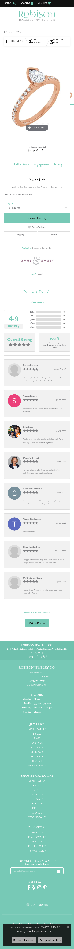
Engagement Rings (14, 31)
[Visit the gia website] (30, 905)
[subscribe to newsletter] (58, 871)
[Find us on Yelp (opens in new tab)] (33, 887)
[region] (37, 99)
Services (37, 841)
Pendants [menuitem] (37, 747)
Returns (54, 234)
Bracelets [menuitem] (37, 756)
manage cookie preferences (34, 931)
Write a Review (37, 623)
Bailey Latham (31, 365)
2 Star (32, 323)
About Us (37, 832)
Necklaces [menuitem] (37, 752)
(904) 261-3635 (37, 150)
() (64, 312)
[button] (10, 3)
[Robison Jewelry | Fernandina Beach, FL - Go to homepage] (37, 14)
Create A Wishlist (37, 837)
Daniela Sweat (31, 457)
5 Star (32, 312)
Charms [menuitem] (37, 761)
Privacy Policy (37, 850)
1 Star (32, 327)
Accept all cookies (50, 940)
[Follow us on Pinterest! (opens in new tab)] (45, 887)
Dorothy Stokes (31, 547)
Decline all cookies (24, 940)
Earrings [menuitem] (37, 742)
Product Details (37, 292)
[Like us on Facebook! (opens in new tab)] (28, 887)
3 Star (32, 319)
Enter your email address (37, 864)
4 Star (32, 316)
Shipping (20, 234)
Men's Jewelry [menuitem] (37, 729)
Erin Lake (28, 426)
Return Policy (37, 846)
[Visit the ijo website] (43, 905)
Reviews (37, 302)
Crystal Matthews (32, 488)
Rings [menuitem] (37, 738)
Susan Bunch (30, 396)
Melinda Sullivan (32, 577)
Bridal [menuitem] (37, 733)
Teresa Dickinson (32, 519)
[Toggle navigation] (6, 21)
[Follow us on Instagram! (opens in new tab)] (39, 887)
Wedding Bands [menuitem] (37, 765)
